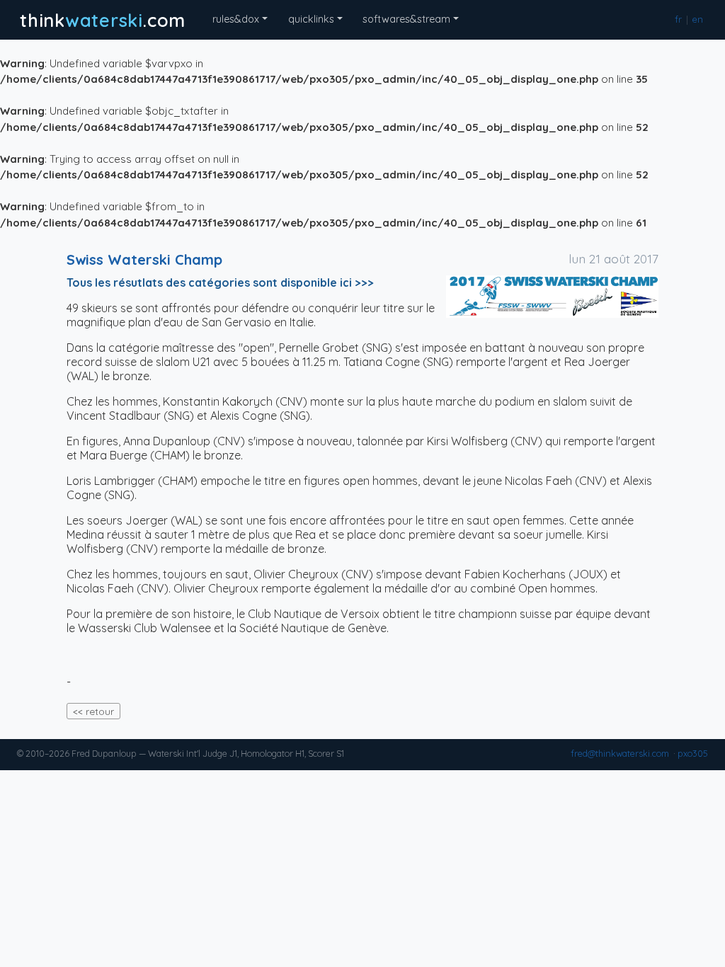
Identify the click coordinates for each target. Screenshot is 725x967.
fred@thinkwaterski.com (620, 753)
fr (678, 19)
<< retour (93, 711)
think (102, 19)
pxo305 (693, 753)
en (697, 19)
